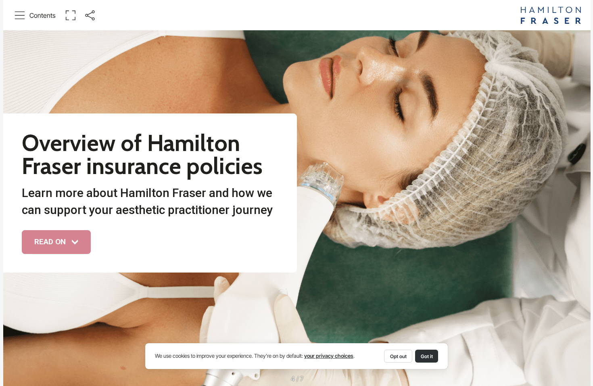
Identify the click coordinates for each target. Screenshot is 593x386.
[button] (35, 15)
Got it (427, 356)
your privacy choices (328, 356)
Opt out (398, 356)
